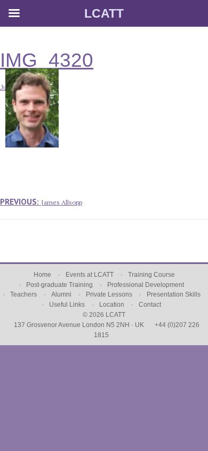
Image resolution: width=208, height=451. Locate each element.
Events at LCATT (90, 274)
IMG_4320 (46, 60)
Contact (150, 304)
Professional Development (145, 285)
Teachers (23, 294)
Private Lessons (109, 294)
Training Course (151, 274)
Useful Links (67, 304)
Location (111, 304)
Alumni (61, 294)
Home (42, 274)
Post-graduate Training (59, 285)
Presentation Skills (174, 294)
